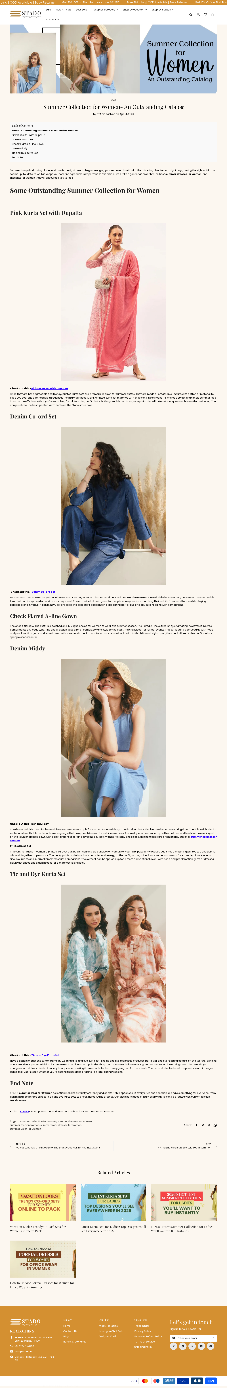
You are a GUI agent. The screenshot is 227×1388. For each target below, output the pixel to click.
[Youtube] (210, 1346)
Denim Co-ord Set (23, 139)
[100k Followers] (192, 1346)
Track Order (141, 1326)
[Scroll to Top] (221, 1371)
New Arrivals (63, 9)
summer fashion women (24, 1125)
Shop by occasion (133, 9)
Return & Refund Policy (148, 1336)
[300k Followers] (183, 1346)
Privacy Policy (142, 1331)
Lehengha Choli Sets (111, 1331)
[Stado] (25, 15)
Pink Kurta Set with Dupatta (29, 135)
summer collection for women (38, 1121)
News (113, 100)
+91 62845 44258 (24, 1346)
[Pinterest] (203, 1125)
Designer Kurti (107, 1336)
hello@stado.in (23, 1351)
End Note (17, 157)
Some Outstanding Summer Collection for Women (45, 130)
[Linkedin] (201, 1346)
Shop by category (104, 9)
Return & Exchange (74, 1341)
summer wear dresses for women (60, 1125)
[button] (212, 14)
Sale (48, 9)
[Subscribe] (213, 1338)
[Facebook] (196, 1125)
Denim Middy (19, 148)
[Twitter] (209, 1125)
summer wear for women (25, 1129)
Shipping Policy (143, 1347)
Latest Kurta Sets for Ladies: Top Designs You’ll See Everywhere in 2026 (113, 1229)
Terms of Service (144, 1341)
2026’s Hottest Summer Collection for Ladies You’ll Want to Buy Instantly (182, 1229)
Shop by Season (161, 9)
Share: (188, 1125)
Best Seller (82, 9)
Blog (66, 1336)
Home (67, 1326)
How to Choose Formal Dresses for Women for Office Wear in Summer (42, 1285)
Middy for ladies (108, 1326)
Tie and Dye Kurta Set (25, 153)
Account (51, 19)
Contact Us (70, 1331)
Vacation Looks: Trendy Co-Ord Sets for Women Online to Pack (38, 1229)
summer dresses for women (75, 1121)
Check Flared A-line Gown (28, 144)
